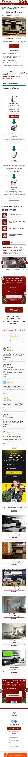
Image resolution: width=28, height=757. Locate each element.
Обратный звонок (14, 728)
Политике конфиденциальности (14, 299)
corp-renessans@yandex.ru (14, 731)
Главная (4, 7)
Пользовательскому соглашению (11, 300)
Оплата (21, 242)
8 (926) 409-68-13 (14, 111)
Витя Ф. (8, 431)
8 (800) (14, 725)
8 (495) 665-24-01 (14, 109)
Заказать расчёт (14, 46)
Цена (4, 242)
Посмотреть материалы (14, 310)
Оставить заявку (14, 116)
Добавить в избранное (14, 740)
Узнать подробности (23, 73)
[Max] (15, 501)
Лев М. (8, 381)
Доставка (13, 242)
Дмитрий (9, 364)
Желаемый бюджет (15, 291)
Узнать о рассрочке (14, 171)
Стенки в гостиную (13, 7)
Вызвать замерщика (14, 144)
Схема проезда (14, 737)
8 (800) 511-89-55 (15, 107)
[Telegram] (13, 501)
